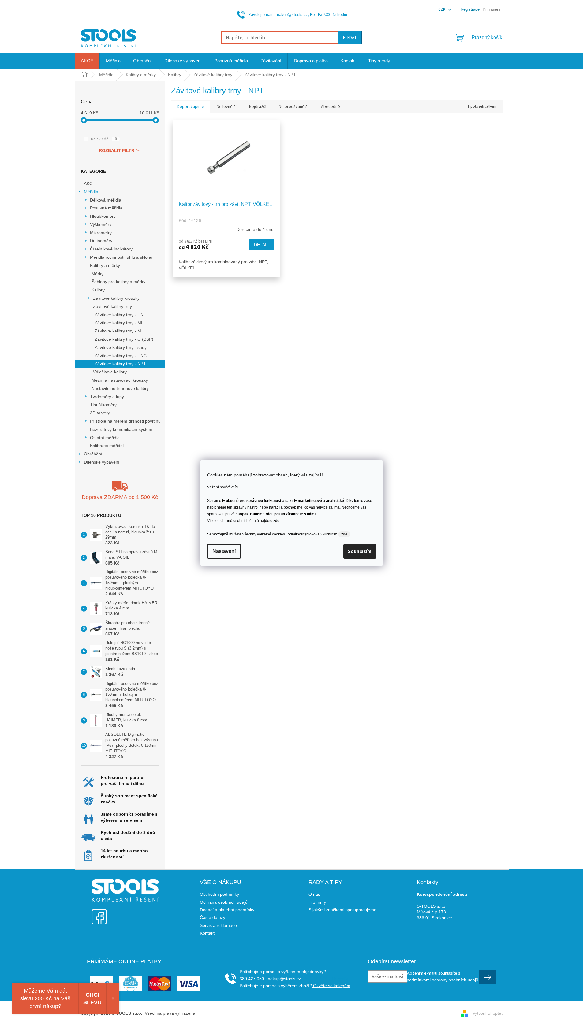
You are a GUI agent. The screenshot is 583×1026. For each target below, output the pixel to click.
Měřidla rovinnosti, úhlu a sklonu (121, 257)
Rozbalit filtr (116, 150)
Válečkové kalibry (110, 371)
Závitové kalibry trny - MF (119, 322)
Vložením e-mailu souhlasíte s (442, 976)
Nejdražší (257, 107)
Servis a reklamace (218, 925)
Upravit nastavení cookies (223, 1013)
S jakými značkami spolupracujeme (342, 909)
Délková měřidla (105, 200)
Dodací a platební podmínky (227, 909)
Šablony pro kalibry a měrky (118, 281)
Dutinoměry (101, 240)
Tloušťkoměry (103, 404)
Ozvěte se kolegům (331, 985)
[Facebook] (99, 913)
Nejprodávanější (293, 107)
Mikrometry (101, 232)
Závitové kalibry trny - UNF (120, 314)
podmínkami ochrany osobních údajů (442, 979)
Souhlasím (360, 551)
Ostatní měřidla (105, 437)
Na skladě (104, 139)
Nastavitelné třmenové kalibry (120, 388)
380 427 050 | (253, 978)
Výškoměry (100, 224)
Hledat (350, 38)
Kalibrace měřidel (107, 445)
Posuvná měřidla (106, 208)
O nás (314, 894)
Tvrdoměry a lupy (107, 396)
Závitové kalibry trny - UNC (121, 355)
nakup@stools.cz (292, 14)
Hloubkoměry (103, 216)
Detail (261, 244)
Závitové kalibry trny (112, 306)
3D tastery (100, 412)
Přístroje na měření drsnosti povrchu (125, 421)
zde (276, 521)
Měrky (97, 273)
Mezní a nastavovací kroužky (120, 380)
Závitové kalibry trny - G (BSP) (124, 339)
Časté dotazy (212, 917)
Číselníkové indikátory (111, 248)
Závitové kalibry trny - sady (121, 347)
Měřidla (91, 191)
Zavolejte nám (261, 14)
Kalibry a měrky (105, 265)
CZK (442, 9)
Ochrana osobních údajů (224, 902)
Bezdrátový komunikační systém (121, 429)
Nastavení (224, 551)
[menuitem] (87, 61)
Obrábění (93, 453)
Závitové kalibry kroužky (116, 298)
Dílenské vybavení (101, 462)
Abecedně (330, 107)
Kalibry (98, 289)
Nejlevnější (227, 107)
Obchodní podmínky (219, 894)
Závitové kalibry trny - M (118, 330)
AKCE (89, 183)
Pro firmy (317, 902)
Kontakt (207, 933)
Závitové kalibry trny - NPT (120, 363)
